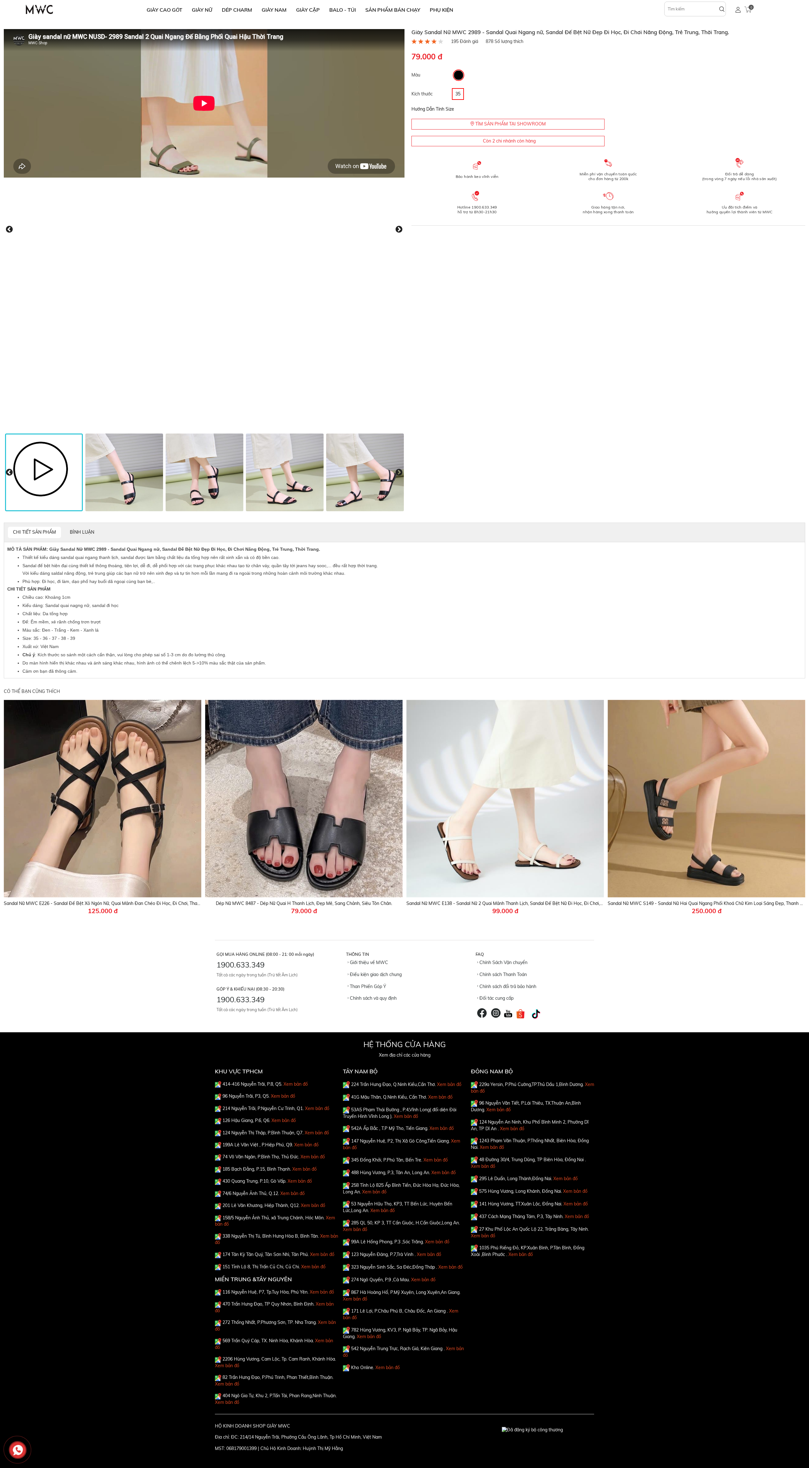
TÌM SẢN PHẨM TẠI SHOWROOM (510, 124)
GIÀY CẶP (308, 10)
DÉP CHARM (237, 10)
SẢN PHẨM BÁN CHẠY (392, 10)
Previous (9, 230)
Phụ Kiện (441, 10)
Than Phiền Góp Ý (367, 986)
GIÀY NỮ (202, 10)
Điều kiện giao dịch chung (375, 974)
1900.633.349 (240, 964)
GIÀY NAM (274, 10)
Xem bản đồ (295, 1084)
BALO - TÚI (342, 10)
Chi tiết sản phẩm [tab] (34, 532)
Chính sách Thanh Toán (502, 974)
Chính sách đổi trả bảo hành (507, 986)
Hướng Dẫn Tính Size (432, 109)
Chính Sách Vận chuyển (502, 962)
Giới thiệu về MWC (368, 962)
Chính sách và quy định (373, 998)
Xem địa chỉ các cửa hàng (404, 1055)
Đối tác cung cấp (496, 998)
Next (399, 230)
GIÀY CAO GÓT (164, 10)
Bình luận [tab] (82, 532)
